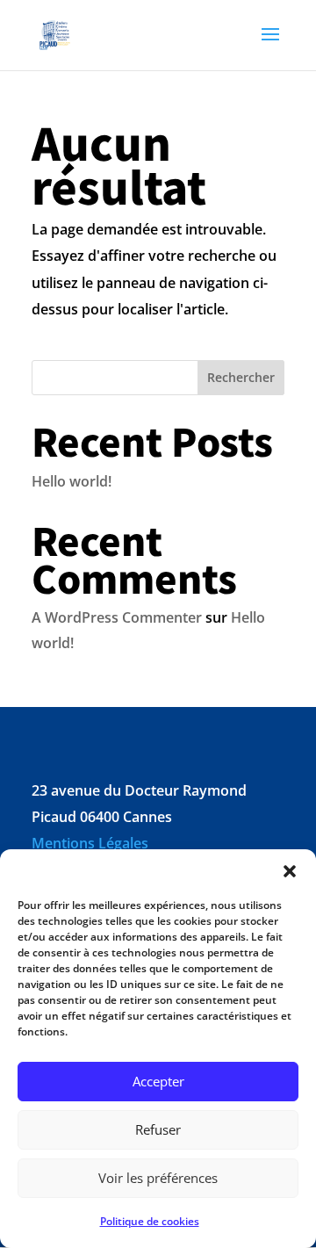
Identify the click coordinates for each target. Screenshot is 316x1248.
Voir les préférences (158, 1178)
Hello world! (71, 481)
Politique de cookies (149, 1221)
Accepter (158, 1081)
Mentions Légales (90, 843)
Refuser (158, 1129)
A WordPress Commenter (117, 617)
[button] (289, 871)
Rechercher (241, 377)
